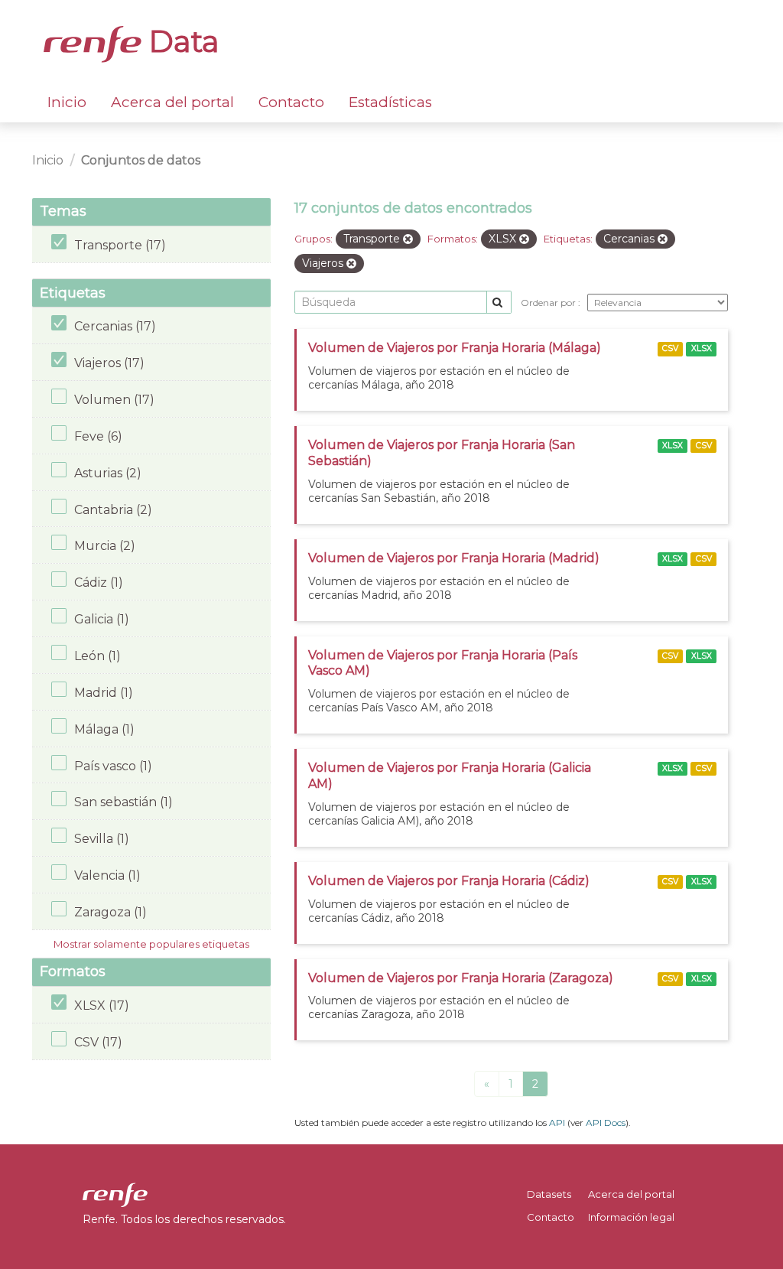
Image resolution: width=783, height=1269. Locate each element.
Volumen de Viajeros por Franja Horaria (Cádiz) (449, 881)
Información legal (631, 1217)
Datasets (549, 1194)
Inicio (66, 102)
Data (180, 41)
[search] (499, 302)
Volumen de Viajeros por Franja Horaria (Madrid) (453, 558)
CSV (670, 348)
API (557, 1122)
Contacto (291, 102)
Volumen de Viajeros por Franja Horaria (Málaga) (454, 347)
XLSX (701, 348)
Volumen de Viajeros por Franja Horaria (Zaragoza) (460, 978)
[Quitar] (408, 239)
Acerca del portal (172, 102)
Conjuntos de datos (140, 160)
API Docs (605, 1122)
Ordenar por (549, 302)
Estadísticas (390, 102)
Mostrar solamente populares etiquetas (151, 944)
